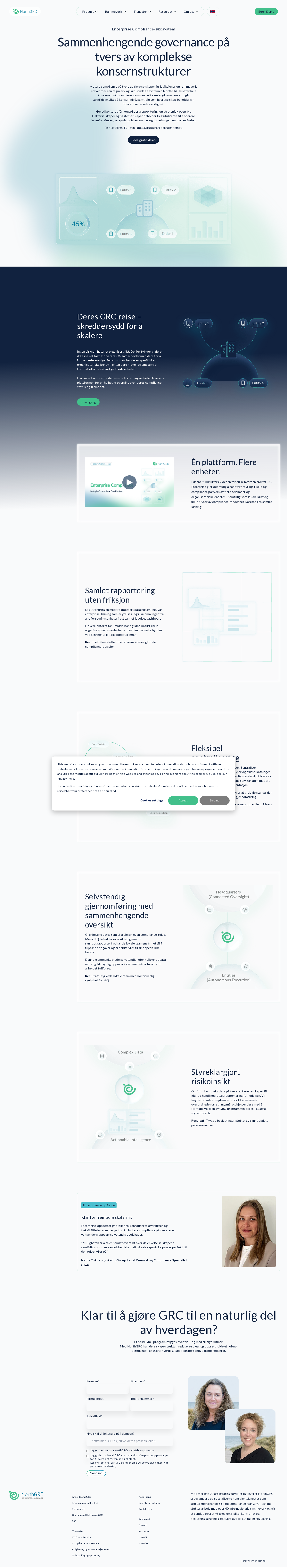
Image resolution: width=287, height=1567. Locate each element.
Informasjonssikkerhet (85, 1502)
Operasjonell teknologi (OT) (87, 1515)
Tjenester (78, 1531)
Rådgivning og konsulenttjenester (91, 1549)
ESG (74, 1521)
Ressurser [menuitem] (165, 11)
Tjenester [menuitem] (140, 11)
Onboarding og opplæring (86, 1555)
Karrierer (144, 1531)
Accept (183, 800)
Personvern (79, 1508)
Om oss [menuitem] (189, 11)
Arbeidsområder (81, 1496)
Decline (214, 800)
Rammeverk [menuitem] (113, 11)
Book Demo (266, 11)
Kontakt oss (145, 1508)
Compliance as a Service (85, 1543)
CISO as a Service (81, 1537)
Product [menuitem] (88, 11)
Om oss (143, 1524)
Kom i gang (88, 402)
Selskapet (144, 1518)
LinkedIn (143, 1537)
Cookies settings (151, 800)
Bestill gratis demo (149, 1502)
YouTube (143, 1543)
